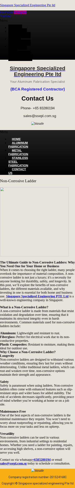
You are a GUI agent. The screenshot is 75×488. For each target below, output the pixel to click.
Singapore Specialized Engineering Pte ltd (27, 5)
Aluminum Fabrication (18, 33)
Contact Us (20, 57)
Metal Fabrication (18, 40)
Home (15, 27)
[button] (17, 20)
